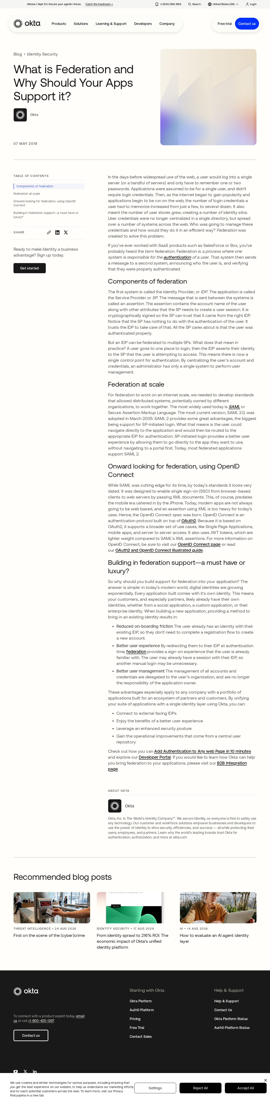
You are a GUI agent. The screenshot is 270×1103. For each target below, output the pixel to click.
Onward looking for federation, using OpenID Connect (45, 203)
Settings (155, 1088)
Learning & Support (111, 24)
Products (59, 24)
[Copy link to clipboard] (49, 232)
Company (166, 24)
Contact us (247, 24)
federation (136, 651)
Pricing (135, 1019)
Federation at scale (27, 193)
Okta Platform (141, 1001)
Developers (143, 24)
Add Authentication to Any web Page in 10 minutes (202, 751)
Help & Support (226, 1001)
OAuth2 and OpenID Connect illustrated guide (158, 550)
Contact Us (223, 1010)
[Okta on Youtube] (16, 1072)
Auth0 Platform (142, 1010)
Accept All (246, 1088)
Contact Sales (141, 1036)
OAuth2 (188, 520)
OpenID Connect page (199, 544)
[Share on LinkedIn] (57, 232)
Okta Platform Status (231, 1019)
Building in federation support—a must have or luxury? (46, 215)
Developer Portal (155, 757)
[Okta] (27, 23)
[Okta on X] (25, 1072)
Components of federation (34, 186)
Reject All (200, 1088)
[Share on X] (66, 232)
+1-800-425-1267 (41, 1021)
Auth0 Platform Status (232, 1028)
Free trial (225, 24)
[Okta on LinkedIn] (35, 1072)
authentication (177, 257)
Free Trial (137, 1028)
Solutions (81, 24)
